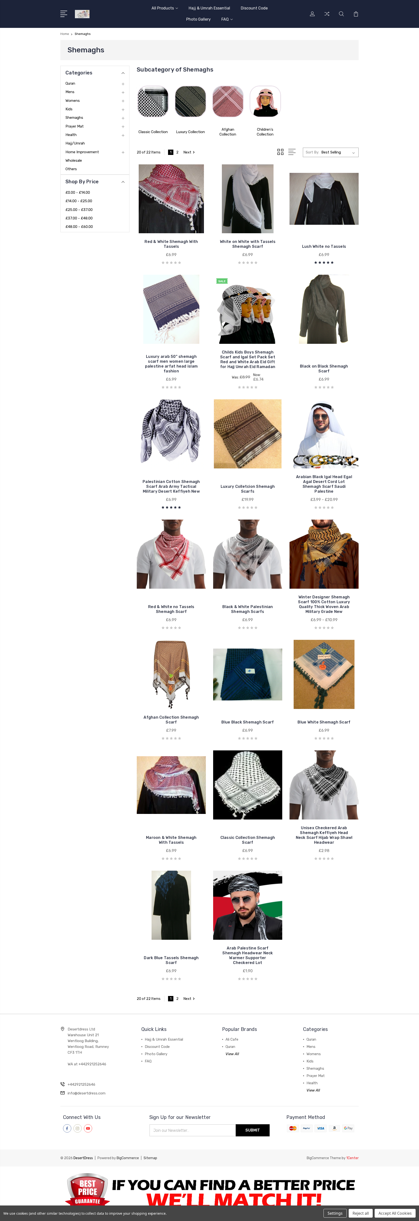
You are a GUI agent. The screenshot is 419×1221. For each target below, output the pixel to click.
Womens (72, 100)
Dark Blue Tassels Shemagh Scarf (171, 960)
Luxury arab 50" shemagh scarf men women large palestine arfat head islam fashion (171, 363)
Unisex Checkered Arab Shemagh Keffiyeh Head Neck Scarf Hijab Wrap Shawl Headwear (324, 835)
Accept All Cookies (395, 1213)
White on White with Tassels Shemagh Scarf (247, 244)
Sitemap (150, 1158)
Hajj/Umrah (75, 143)
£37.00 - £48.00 (79, 218)
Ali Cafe (232, 1039)
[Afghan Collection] (228, 101)
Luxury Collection (190, 132)
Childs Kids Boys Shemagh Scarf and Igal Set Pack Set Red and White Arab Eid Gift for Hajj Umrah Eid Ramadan (247, 359)
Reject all (361, 1213)
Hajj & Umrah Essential (209, 8)
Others (71, 169)
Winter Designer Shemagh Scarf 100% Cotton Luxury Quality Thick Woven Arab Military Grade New (324, 604)
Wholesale (73, 160)
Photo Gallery (198, 19)
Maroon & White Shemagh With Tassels (171, 840)
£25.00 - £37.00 (79, 210)
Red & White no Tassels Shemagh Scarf (171, 609)
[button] (210, 1193)
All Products (163, 8)
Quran (70, 83)
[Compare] (327, 16)
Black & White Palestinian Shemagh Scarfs (247, 609)
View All (232, 1054)
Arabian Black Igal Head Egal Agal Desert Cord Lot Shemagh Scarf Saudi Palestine (324, 484)
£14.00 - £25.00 (78, 201)
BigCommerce (128, 1158)
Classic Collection (153, 132)
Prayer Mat (74, 126)
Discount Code (254, 8)
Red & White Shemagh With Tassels (171, 244)
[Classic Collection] (153, 101)
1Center (352, 1158)
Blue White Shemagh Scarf (324, 722)
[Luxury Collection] (190, 101)
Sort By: (312, 152)
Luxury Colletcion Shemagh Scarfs (248, 489)
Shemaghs (74, 117)
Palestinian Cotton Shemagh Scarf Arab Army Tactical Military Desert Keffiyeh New (171, 486)
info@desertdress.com (86, 1093)
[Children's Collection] (265, 101)
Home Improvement (82, 152)
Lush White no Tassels (324, 246)
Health (71, 135)
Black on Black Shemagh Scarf (324, 368)
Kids (69, 109)
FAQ (225, 19)
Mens (69, 92)
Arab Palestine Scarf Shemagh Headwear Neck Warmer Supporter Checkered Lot (247, 955)
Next (187, 152)
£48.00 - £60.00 (79, 227)
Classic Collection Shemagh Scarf (247, 840)
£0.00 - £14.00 (77, 192)
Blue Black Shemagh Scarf (247, 722)
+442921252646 (81, 1084)
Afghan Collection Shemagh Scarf (171, 719)
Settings (335, 1213)
